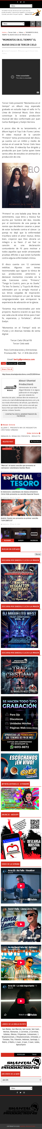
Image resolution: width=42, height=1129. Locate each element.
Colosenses (32, 1034)
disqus (20, 540)
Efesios (14, 1034)
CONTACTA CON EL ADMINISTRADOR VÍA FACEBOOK (21, 415)
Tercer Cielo (12, 32)
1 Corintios (23, 1032)
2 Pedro (11, 1042)
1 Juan (18, 1042)
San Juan (35, 1029)
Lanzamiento (7, 449)
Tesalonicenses (8, 1037)
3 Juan (30, 1042)
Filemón (17, 1039)
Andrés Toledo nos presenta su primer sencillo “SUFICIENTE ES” (19, 519)
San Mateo (6, 1029)
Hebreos (25, 1039)
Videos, (4, 53)
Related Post (8, 442)
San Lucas (27, 1029)
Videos (21, 32)
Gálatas (6, 1034)
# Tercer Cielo (12, 363)
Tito (11, 1039)
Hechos (6, 1032)
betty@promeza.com (24, 359)
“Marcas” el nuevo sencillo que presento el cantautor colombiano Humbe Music (18, 467)
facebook (34, 540)
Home (4, 32)
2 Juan (24, 1042)
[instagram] (24, 2)
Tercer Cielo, (34, 51)
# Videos (22, 363)
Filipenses (22, 1034)
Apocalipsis (21, 1045)
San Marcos (17, 1029)
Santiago (33, 1039)
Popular (21, 1055)
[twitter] (21, 2)
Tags (34, 1055)
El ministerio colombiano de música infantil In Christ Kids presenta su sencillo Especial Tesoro (20, 493)
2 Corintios (33, 1032)
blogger (7, 540)
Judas (36, 1042)
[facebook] (17, 2)
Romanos (14, 1032)
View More (36, 441)
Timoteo (35, 1037)
